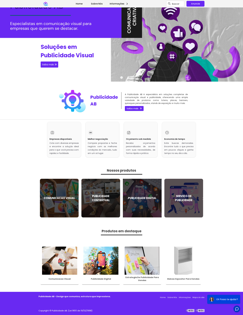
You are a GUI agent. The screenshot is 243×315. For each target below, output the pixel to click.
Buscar (175, 3)
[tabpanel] (121, 44)
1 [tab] (121, 78)
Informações (117, 3)
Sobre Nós (97, 3)
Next (203, 198)
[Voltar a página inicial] (45, 4)
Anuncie (195, 3)
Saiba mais (48, 64)
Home (79, 3)
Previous (40, 198)
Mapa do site (198, 297)
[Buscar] (169, 3)
